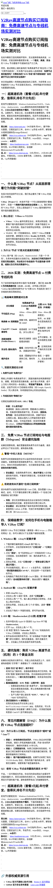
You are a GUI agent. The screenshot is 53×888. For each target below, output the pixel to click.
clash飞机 (25, 3)
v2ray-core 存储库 (37, 885)
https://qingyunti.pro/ (17, 127)
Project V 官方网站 (42, 882)
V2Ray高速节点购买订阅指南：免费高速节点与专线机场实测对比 (24, 25)
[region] (26, 332)
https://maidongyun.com (19, 144)
